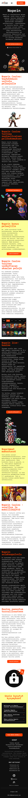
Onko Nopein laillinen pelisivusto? (12, 715)
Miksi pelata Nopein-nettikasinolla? (11, 719)
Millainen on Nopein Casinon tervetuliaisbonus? (13, 706)
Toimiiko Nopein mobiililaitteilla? (10, 710)
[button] (11, 3)
